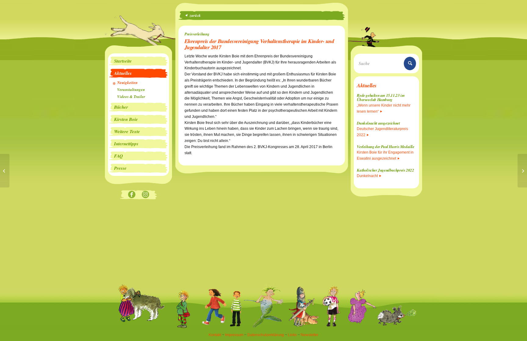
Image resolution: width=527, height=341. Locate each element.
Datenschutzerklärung (265, 335)
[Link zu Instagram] (145, 195)
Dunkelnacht (367, 176)
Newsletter (309, 335)
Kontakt (215, 335)
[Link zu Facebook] (131, 195)
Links (292, 335)
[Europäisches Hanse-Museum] (4, 170)
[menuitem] (138, 61)
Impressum (234, 335)
